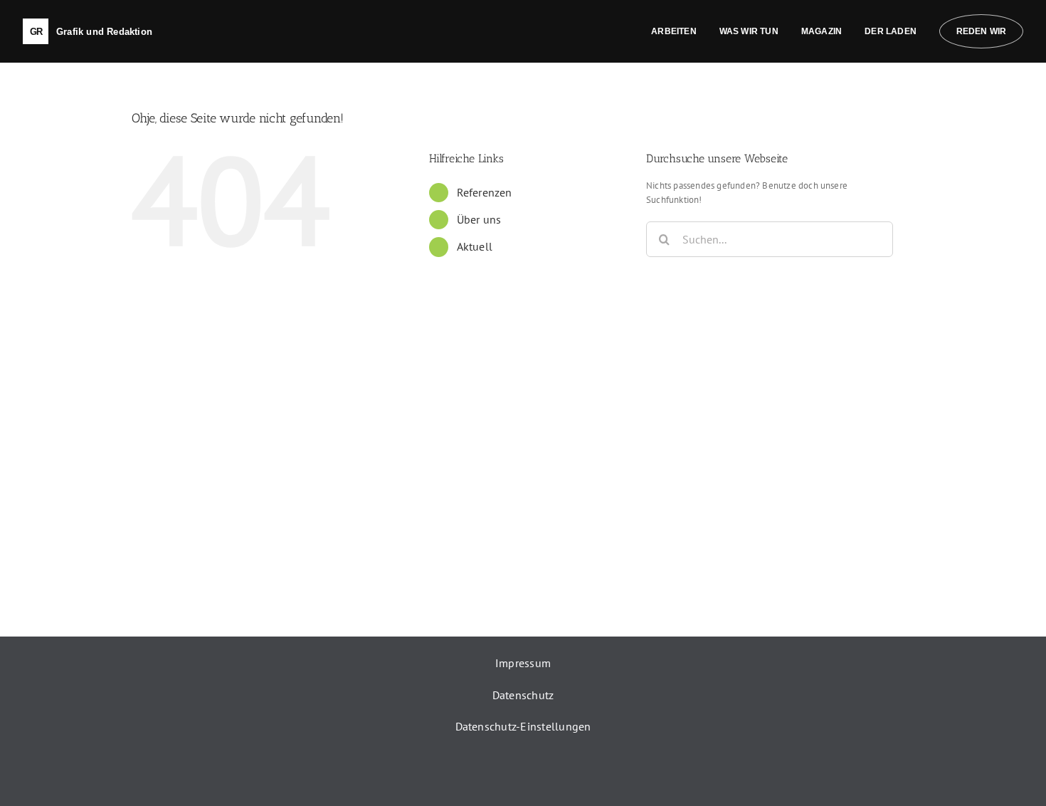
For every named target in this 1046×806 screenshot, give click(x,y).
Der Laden (890, 31)
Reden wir (981, 31)
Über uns (479, 219)
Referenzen (484, 192)
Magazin (821, 31)
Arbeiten (674, 31)
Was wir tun (748, 31)
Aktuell (474, 246)
